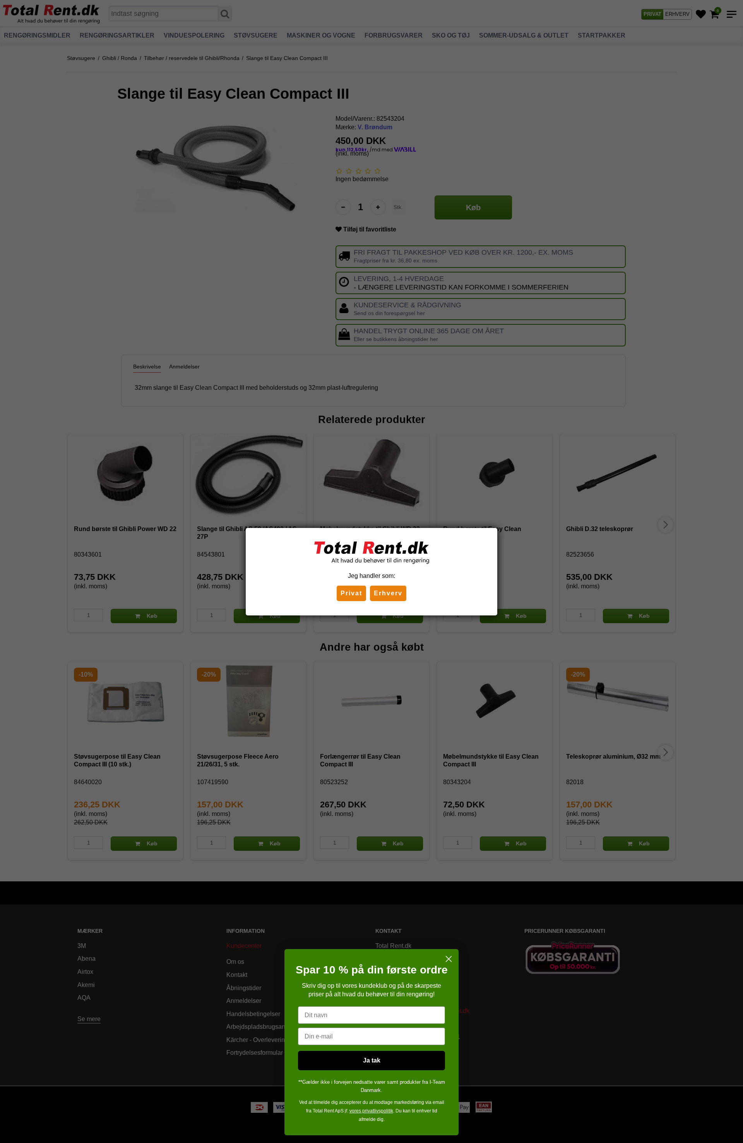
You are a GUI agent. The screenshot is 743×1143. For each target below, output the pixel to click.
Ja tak (371, 1060)
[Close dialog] (448, 959)
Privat (351, 593)
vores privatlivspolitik (371, 1111)
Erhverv (388, 593)
